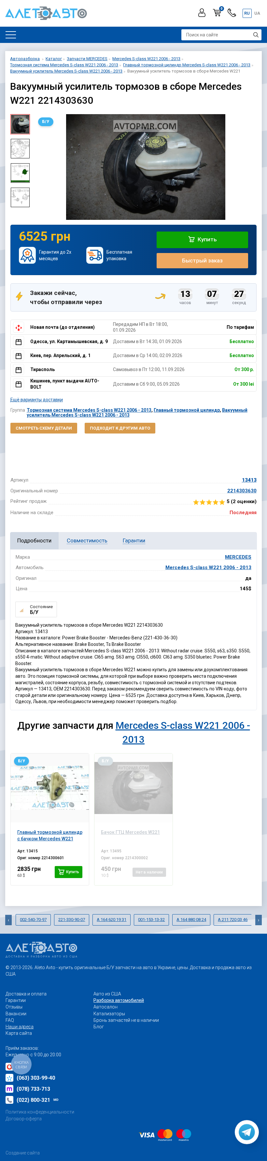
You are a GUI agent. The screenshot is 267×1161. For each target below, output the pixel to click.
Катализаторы (109, 1013)
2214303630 (242, 491)
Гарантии (16, 1000)
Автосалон (105, 1006)
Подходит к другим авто (120, 428)
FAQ (10, 1020)
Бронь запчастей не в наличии (126, 1020)
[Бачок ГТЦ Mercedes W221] (133, 788)
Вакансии (16, 1013)
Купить (206, 239)
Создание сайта (23, 1152)
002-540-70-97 (33, 919)
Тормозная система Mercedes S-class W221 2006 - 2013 (89, 410)
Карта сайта (19, 1033)
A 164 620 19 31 (111, 919)
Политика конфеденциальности (40, 1111)
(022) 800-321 (38, 1100)
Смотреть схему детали (44, 428)
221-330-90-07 (71, 919)
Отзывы (14, 1006)
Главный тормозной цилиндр (187, 410)
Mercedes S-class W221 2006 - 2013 (208, 567)
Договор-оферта (24, 1118)
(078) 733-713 (33, 1089)
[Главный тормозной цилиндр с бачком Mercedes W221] (50, 788)
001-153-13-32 (151, 919)
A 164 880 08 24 (191, 919)
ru (247, 13)
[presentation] (40, 167)
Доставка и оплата (26, 993)
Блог (98, 1026)
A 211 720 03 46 (232, 919)
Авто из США (107, 993)
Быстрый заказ (202, 260)
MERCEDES (238, 557)
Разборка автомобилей (118, 1000)
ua (257, 13)
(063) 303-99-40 (36, 1078)
